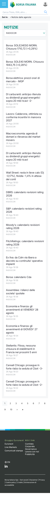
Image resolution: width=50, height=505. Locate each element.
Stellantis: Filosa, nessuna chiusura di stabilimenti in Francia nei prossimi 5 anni (21, 349)
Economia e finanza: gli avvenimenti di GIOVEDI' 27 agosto (21, 329)
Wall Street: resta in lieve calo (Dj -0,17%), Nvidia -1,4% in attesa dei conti (25, 176)
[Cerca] (45, 12)
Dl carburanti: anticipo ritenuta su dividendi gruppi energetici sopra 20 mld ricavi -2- (23, 97)
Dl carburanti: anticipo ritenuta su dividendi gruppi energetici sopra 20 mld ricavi (23, 156)
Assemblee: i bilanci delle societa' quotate (20, 292)
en (8, 462)
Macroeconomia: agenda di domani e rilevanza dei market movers (23, 137)
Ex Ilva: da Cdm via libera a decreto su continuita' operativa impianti (24, 261)
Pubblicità (30, 454)
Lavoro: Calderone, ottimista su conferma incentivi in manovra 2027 (24, 117)
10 (11, 409)
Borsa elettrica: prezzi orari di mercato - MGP (23, 79)
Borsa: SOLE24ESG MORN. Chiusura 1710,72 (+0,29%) (21, 47)
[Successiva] (17, 409)
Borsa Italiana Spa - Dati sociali (16, 480)
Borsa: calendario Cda (18, 277)
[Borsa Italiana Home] (23, 4)
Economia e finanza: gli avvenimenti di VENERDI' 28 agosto (22, 309)
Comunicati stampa (14, 450)
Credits (20, 482)
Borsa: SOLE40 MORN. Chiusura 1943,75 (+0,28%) (25, 63)
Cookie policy (11, 482)
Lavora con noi (32, 451)
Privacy (42, 480)
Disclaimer (33, 480)
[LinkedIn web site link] (6, 467)
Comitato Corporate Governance (31, 446)
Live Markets (11, 447)
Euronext (9, 444)
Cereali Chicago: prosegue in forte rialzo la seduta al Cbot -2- (24, 383)
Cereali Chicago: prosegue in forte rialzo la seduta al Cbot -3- (24, 367)
